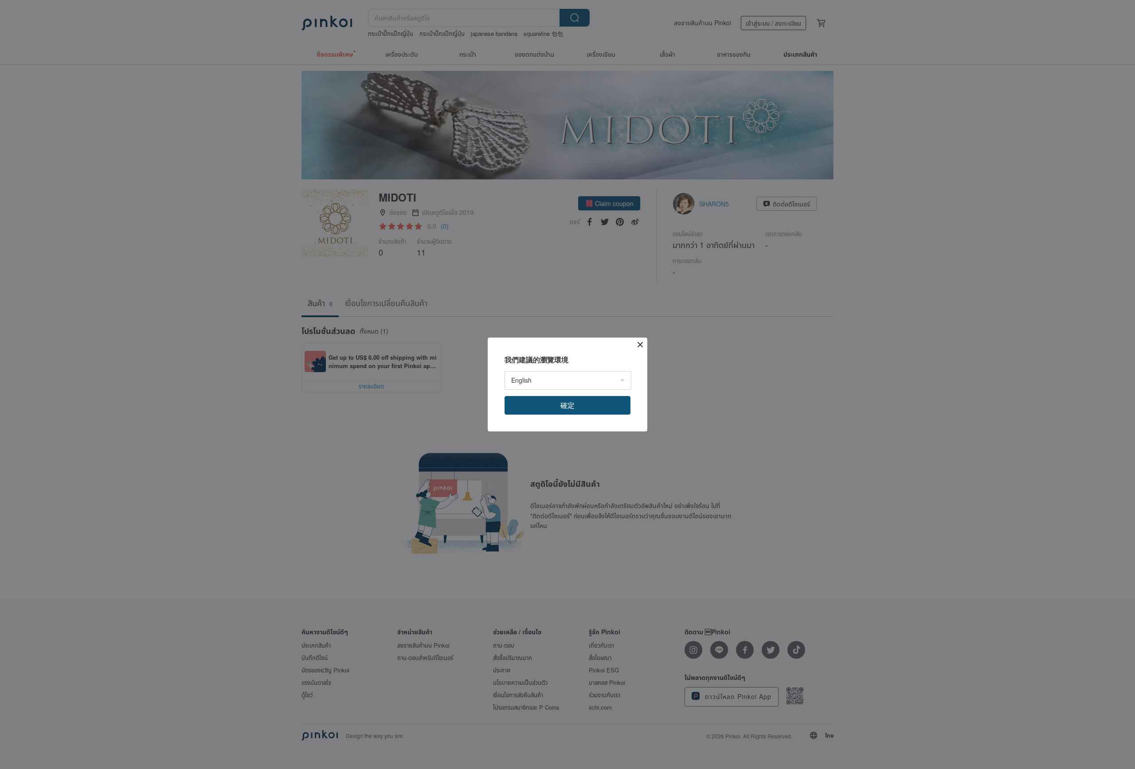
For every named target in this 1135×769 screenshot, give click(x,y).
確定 (567, 405)
